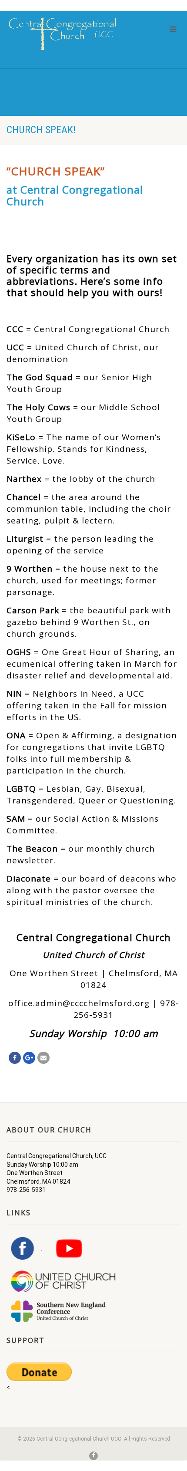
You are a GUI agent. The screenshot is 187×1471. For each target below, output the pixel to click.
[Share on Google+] (29, 1058)
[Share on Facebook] (15, 1058)
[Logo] (62, 33)
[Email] (43, 1058)
